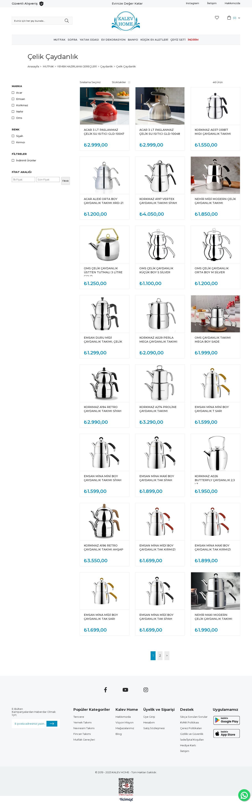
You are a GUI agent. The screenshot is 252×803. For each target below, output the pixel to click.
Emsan (20, 99)
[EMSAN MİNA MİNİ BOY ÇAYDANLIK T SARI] (215, 383)
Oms (19, 118)
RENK (15, 129)
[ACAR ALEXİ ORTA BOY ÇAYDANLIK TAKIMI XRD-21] (104, 175)
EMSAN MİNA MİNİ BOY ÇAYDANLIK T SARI (212, 409)
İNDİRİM (193, 39)
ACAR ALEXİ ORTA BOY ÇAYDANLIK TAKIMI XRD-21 (103, 201)
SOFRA (72, 39)
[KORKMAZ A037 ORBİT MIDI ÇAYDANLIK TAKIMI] (215, 106)
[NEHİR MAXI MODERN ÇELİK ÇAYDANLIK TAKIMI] (215, 591)
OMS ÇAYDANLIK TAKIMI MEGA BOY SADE (213, 339)
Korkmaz (22, 105)
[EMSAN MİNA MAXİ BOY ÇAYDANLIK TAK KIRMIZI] (215, 521)
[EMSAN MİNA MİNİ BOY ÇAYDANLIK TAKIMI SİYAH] (104, 452)
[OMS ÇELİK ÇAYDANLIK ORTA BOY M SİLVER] (215, 244)
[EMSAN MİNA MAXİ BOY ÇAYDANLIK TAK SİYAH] (160, 452)
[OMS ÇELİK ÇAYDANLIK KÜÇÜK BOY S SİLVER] (160, 244)
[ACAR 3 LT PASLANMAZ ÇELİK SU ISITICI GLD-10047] (104, 106)
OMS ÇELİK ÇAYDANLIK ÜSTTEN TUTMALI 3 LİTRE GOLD (103, 271)
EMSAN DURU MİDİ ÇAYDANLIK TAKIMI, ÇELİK (103, 339)
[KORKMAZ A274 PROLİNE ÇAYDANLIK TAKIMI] (160, 383)
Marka (17, 86)
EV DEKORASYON (113, 39)
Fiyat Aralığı (22, 172)
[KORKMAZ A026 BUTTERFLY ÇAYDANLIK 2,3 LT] (215, 452)
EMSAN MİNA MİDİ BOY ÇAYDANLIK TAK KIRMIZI (157, 547)
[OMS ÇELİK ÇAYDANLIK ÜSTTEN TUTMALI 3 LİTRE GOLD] (104, 244)
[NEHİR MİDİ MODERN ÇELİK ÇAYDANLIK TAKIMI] (215, 175)
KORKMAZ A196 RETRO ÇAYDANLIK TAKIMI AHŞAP (103, 547)
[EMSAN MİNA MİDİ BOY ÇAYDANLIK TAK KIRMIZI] (160, 521)
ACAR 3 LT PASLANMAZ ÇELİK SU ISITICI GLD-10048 (159, 132)
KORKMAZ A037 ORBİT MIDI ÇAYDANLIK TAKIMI (213, 132)
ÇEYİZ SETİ (177, 39)
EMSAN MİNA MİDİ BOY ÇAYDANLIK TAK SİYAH (156, 617)
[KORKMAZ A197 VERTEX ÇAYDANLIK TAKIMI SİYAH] (160, 175)
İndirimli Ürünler (26, 160)
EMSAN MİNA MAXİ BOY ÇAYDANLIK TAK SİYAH (156, 478)
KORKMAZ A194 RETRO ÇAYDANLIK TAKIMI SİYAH (102, 409)
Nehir (19, 111)
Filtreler (19, 153)
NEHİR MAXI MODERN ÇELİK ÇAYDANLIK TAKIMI (213, 617)
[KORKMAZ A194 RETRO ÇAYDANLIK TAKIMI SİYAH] (104, 383)
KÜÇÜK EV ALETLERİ (154, 39)
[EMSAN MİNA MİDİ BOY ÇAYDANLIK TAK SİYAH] (160, 591)
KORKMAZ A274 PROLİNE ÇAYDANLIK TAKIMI (158, 409)
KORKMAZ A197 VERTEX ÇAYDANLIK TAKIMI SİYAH (158, 201)
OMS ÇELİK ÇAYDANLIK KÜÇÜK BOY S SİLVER (156, 270)
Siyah (19, 136)
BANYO (133, 39)
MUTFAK (59, 39)
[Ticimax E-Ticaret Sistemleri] (126, 800)
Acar (19, 92)
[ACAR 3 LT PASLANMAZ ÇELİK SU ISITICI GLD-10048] (160, 106)
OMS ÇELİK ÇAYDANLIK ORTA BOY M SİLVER (212, 270)
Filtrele (65, 181)
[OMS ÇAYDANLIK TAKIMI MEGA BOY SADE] (215, 314)
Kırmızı (20, 142)
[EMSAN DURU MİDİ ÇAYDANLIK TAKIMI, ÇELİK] (104, 314)
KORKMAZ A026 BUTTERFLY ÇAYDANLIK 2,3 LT (215, 479)
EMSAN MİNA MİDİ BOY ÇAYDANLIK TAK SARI (101, 617)
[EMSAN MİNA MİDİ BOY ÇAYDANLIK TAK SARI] (104, 591)
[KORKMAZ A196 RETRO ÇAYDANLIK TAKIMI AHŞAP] (104, 521)
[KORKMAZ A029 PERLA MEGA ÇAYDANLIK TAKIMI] (160, 314)
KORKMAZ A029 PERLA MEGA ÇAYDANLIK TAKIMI (158, 339)
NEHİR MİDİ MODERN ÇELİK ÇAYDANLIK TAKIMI (215, 201)
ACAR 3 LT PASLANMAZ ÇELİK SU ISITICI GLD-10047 (104, 132)
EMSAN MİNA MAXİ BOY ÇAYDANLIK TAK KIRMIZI (213, 547)
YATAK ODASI (89, 39)
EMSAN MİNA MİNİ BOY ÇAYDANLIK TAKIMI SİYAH (102, 478)
